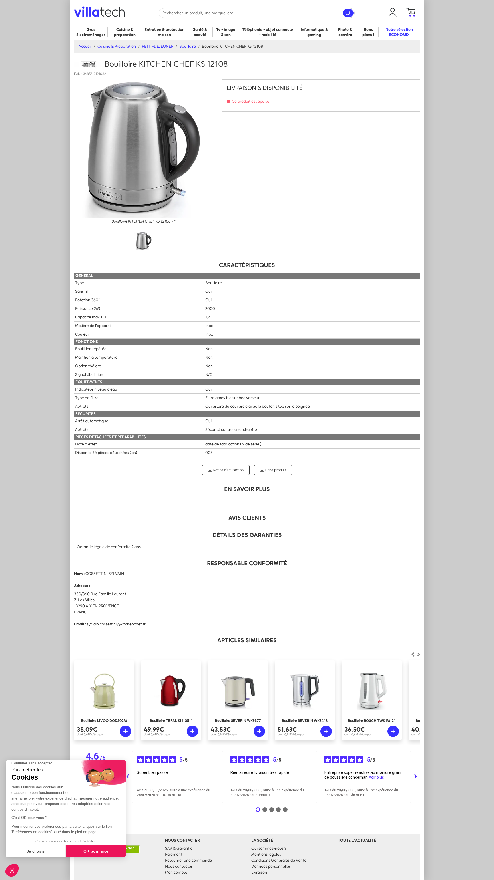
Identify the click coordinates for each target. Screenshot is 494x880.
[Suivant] (413, 654)
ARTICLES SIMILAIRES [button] (247, 640)
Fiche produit (275, 470)
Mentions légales (266, 854)
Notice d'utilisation (228, 470)
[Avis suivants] (415, 777)
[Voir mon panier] (411, 12)
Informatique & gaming (314, 32)
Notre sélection (399, 32)
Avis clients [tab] (247, 517)
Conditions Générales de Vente (278, 860)
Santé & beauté (200, 32)
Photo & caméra (345, 32)
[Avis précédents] (128, 777)
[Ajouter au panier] (125, 731)
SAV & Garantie (178, 848)
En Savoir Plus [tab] (247, 489)
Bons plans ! (368, 32)
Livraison (259, 872)
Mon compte (176, 872)
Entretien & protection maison (164, 32)
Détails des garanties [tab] (247, 534)
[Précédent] (418, 654)
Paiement (173, 854)
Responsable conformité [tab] (247, 563)
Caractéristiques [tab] (247, 265)
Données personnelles (271, 866)
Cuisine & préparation (125, 32)
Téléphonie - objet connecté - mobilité (267, 32)
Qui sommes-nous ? (268, 848)
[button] (392, 12)
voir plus (376, 777)
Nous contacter (178, 866)
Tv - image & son (225, 32)
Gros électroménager (90, 32)
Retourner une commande (188, 860)
